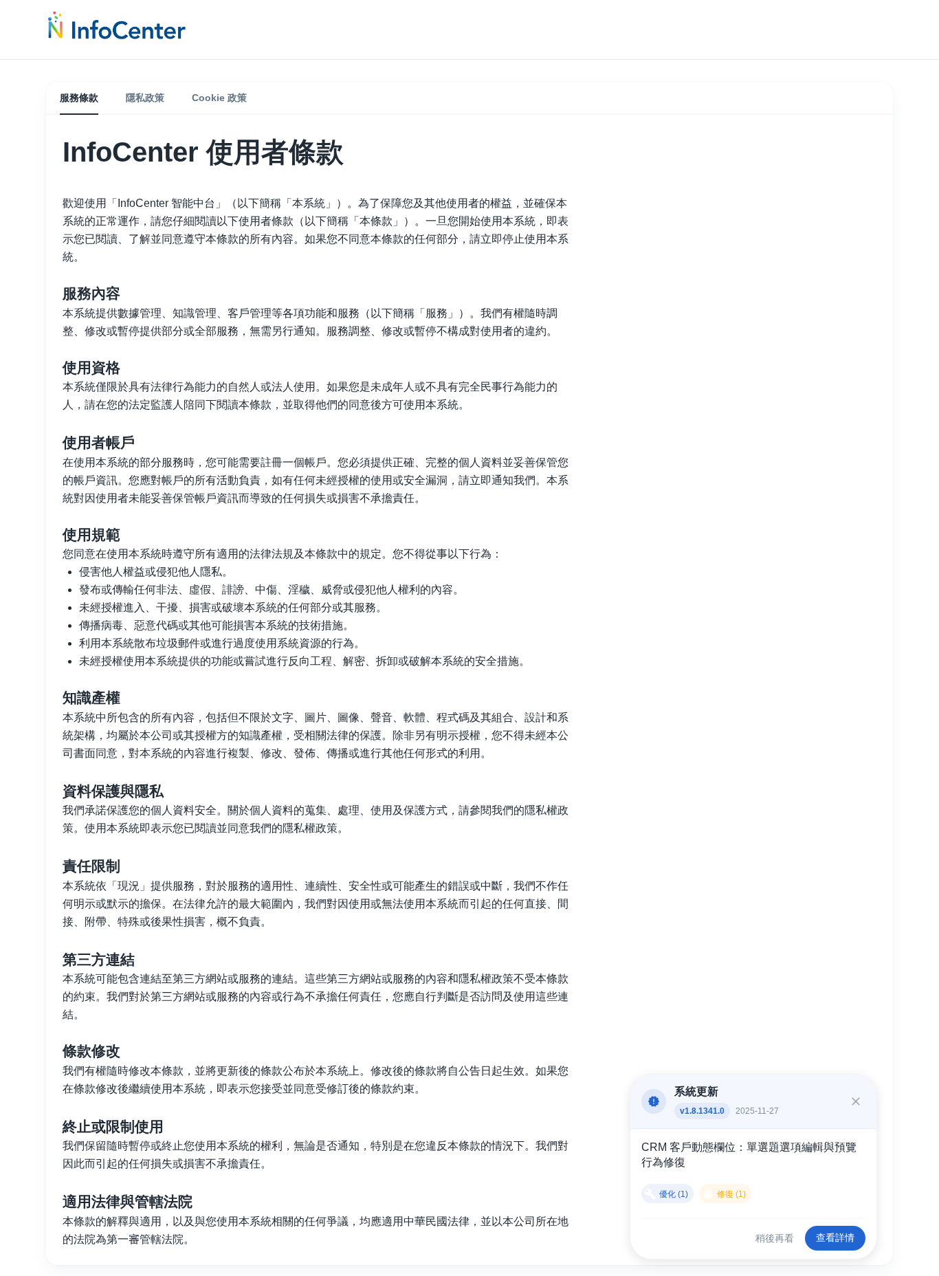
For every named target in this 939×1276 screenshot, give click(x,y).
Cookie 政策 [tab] (219, 97)
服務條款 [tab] (79, 97)
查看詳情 (835, 1238)
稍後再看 (774, 1238)
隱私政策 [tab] (145, 97)
